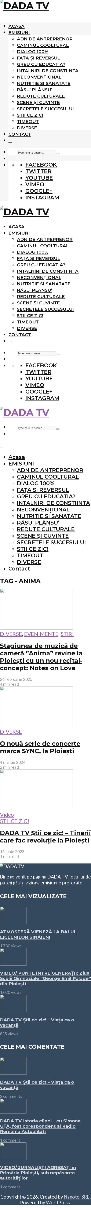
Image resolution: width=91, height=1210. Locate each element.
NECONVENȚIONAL (39, 77)
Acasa (16, 26)
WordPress (58, 1202)
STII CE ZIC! (30, 115)
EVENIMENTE (41, 634)
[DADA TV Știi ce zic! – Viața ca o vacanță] (13, 1010)
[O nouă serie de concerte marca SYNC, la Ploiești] (36, 725)
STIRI (67, 634)
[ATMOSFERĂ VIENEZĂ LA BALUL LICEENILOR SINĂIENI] (13, 922)
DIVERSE (27, 127)
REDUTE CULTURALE (41, 96)
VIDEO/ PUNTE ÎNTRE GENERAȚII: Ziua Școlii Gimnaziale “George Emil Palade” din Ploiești (45, 978)
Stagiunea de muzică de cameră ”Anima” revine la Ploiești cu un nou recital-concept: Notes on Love (41, 657)
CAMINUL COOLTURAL (43, 45)
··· (10, 140)
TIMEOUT (28, 121)
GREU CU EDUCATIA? (41, 64)
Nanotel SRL (77, 1197)
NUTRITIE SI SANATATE (43, 83)
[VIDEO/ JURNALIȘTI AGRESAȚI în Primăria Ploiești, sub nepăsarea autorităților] (13, 1158)
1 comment (10, 1140)
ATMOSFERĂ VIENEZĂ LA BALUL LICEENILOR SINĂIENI (38, 934)
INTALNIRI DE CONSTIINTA (48, 70)
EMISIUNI (19, 32)
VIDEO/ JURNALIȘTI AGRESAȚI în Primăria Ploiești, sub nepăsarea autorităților (38, 1173)
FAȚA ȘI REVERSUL (38, 58)
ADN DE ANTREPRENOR (45, 38)
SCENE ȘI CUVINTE (38, 102)
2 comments (11, 1096)
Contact (19, 134)
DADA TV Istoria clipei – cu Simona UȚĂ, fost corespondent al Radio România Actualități (40, 1126)
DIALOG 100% (32, 51)
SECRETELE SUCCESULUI (45, 108)
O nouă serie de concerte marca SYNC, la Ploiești (40, 747)
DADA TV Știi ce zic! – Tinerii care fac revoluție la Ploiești (45, 836)
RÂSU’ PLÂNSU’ (34, 89)
